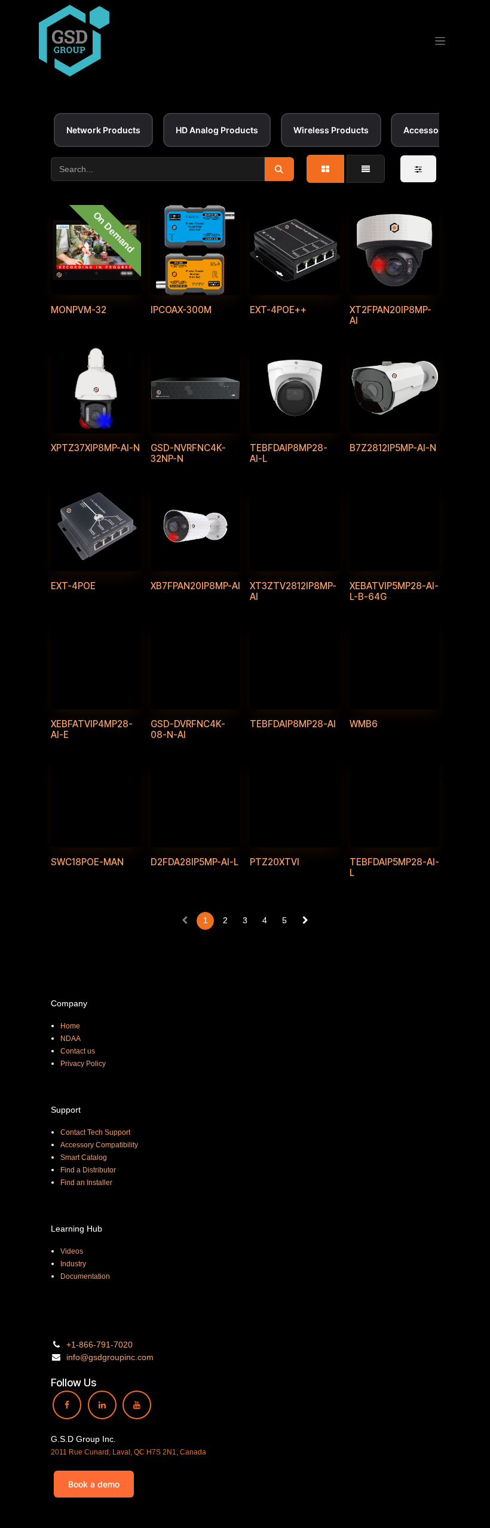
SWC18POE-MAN (87, 862)
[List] (366, 169)
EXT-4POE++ (278, 310)
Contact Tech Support (95, 1132)
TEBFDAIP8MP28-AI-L (288, 453)
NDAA (70, 1038)
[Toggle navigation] (440, 41)
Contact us (77, 1051)
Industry (73, 1264)
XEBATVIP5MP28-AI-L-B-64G (394, 591)
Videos (71, 1251)
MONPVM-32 (78, 310)
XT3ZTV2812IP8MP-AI (293, 591)
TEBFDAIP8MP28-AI (293, 724)
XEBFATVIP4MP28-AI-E (92, 729)
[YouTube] (136, 1405)
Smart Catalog (83, 1157)
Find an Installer (86, 1182)
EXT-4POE (73, 586)
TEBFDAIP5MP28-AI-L (394, 867)
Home (70, 1026)
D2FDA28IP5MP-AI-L (194, 862)
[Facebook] (67, 1405)
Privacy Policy (83, 1064)
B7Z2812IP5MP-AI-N (393, 448)
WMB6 (364, 724)
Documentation (85, 1276)
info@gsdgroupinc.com (110, 1357)
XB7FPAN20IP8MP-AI (195, 586)
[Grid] (325, 169)
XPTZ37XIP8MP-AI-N (95, 448)
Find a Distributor (88, 1170)
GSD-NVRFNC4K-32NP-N (188, 453)
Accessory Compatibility (99, 1145)
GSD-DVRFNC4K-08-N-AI (188, 729)
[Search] (279, 169)
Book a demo (94, 1484)
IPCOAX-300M (181, 310)
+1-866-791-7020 (99, 1344)
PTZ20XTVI (274, 862)
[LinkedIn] (102, 1405)
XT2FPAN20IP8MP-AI (390, 315)
